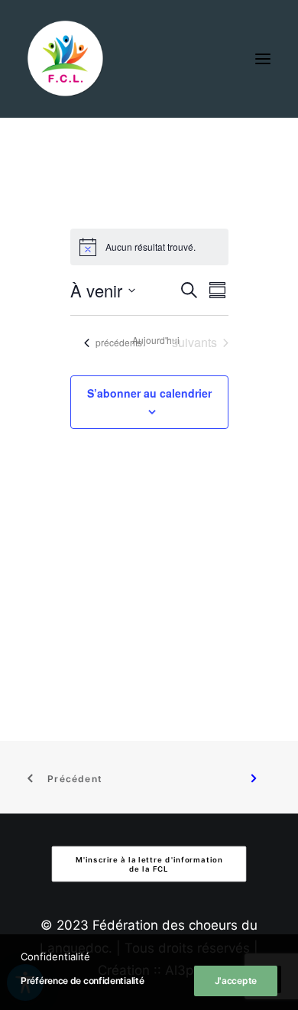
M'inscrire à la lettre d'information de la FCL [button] (150, 864)
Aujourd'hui (156, 340)
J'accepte (236, 980)
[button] (263, 59)
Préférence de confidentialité (82, 980)
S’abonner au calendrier (149, 393)
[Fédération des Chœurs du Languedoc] (66, 59)
